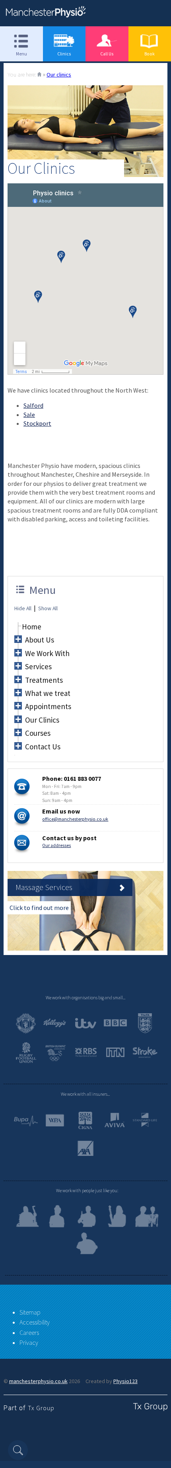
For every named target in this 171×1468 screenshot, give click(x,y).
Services (38, 666)
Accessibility (34, 1322)
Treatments (44, 680)
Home (31, 626)
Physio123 (125, 1381)
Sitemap (30, 1312)
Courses (38, 733)
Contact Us (42, 746)
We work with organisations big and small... (85, 997)
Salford (33, 405)
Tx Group (41, 1408)
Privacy (28, 1342)
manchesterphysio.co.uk (38, 1381)
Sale (29, 415)
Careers (29, 1332)
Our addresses (56, 845)
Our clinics (59, 74)
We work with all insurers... (85, 1094)
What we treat (47, 693)
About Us (39, 640)
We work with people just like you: (87, 1190)
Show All (48, 608)
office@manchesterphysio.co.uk (75, 819)
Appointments (48, 706)
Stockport (37, 423)
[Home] (39, 74)
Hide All (22, 608)
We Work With (47, 653)
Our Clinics (42, 720)
